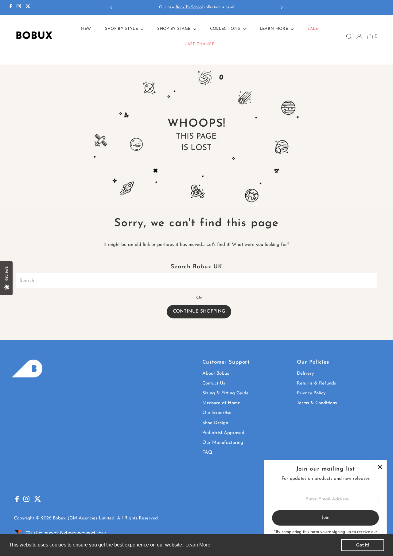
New (86, 29)
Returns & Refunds (316, 383)
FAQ (207, 452)
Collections (226, 29)
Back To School (188, 7)
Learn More (275, 29)
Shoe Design (215, 423)
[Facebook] (11, 7)
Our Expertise (217, 413)
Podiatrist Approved (223, 433)
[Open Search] (349, 36)
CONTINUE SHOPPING (199, 311)
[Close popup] (379, 467)
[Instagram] (18, 7)
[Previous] (112, 7)
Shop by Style (122, 29)
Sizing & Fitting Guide (225, 393)
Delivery (305, 373)
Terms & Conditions (317, 403)
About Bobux (215, 373)
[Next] (281, 7)
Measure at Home (221, 403)
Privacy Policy (311, 393)
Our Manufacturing (222, 442)
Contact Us (213, 383)
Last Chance (199, 44)
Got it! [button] (362, 544)
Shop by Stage (174, 29)
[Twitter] (28, 7)
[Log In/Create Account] (359, 36)
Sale (312, 29)
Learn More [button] (197, 544)
